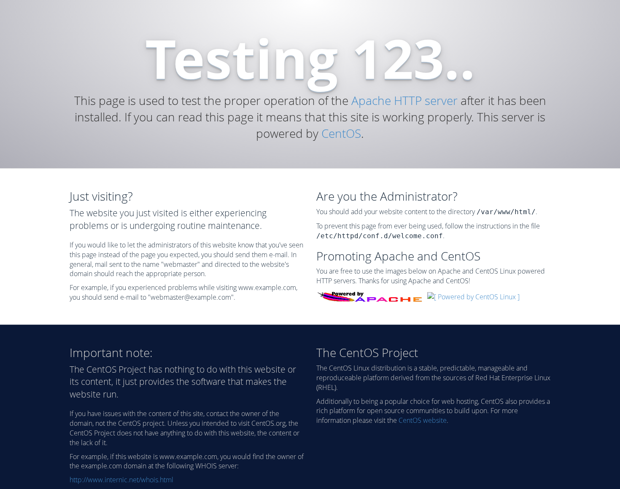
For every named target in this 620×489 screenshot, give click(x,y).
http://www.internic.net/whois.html (121, 479)
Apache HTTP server (404, 100)
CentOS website (423, 420)
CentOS (341, 133)
